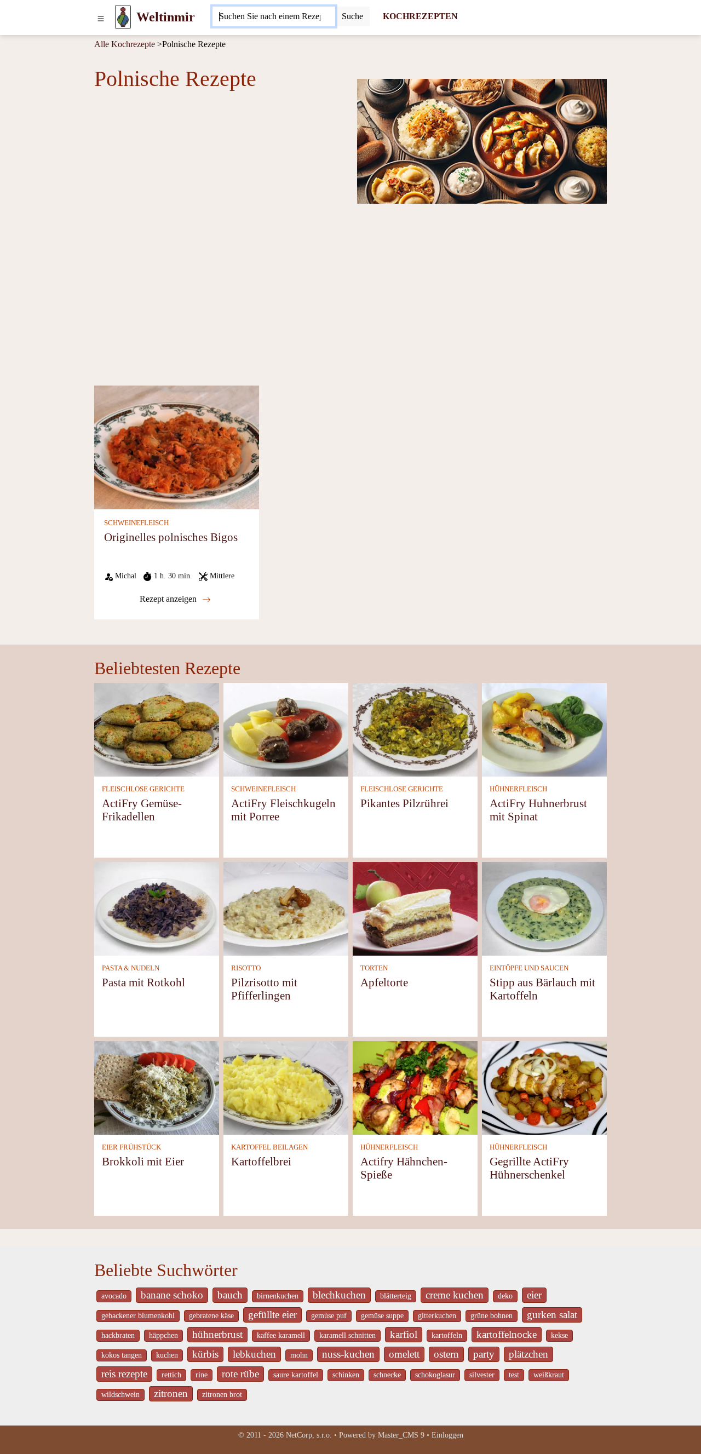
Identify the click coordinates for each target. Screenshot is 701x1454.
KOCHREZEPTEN (420, 16)
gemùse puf (329, 1316)
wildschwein (120, 1394)
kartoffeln (447, 1335)
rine (202, 1375)
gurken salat (552, 1314)
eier (534, 1295)
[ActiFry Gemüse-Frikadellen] (156, 729)
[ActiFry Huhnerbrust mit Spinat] (544, 729)
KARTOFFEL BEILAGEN (269, 1147)
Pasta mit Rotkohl (143, 982)
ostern (446, 1354)
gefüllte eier (272, 1314)
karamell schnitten (347, 1335)
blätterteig (395, 1296)
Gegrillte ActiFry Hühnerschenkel (529, 1168)
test (514, 1375)
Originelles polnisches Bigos (171, 537)
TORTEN (374, 968)
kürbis (205, 1354)
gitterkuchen (437, 1316)
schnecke (387, 1375)
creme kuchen (455, 1295)
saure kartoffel (295, 1375)
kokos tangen (121, 1355)
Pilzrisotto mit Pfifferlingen (264, 989)
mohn (299, 1355)
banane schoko (172, 1295)
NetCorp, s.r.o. (309, 1435)
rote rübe (240, 1374)
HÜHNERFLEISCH (518, 789)
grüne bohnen (491, 1316)
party (484, 1354)
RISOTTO (246, 968)
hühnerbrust (217, 1334)
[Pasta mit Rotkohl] (156, 908)
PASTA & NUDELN (130, 968)
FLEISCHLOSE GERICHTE (143, 789)
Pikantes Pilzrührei (404, 803)
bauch (230, 1295)
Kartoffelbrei (261, 1161)
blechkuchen (339, 1295)
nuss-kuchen (348, 1354)
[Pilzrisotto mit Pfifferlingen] (285, 908)
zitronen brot (222, 1394)
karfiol (403, 1334)
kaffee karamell (281, 1335)
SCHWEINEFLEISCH (136, 523)
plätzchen (528, 1354)
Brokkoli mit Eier (143, 1161)
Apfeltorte (384, 982)
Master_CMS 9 (401, 1435)
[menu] (101, 17)
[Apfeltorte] (415, 908)
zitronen (171, 1393)
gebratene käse (211, 1316)
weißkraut (548, 1375)
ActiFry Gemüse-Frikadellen (142, 810)
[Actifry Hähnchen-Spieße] (415, 1087)
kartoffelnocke (506, 1334)
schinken (345, 1375)
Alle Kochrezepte (124, 44)
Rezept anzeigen (169, 599)
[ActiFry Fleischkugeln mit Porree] (285, 729)
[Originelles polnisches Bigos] (176, 446)
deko (505, 1296)
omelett (404, 1354)
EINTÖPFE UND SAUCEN (529, 968)
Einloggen (447, 1435)
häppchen (163, 1335)
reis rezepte (124, 1374)
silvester (482, 1375)
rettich (171, 1375)
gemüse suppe (382, 1316)
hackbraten (118, 1335)
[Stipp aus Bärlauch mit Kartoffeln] (544, 908)
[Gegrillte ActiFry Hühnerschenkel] (544, 1087)
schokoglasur (435, 1375)
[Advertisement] (350, 293)
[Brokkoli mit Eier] (156, 1087)
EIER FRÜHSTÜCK (131, 1147)
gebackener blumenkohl (138, 1316)
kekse (559, 1335)
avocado (114, 1296)
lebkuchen (254, 1354)
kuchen (167, 1355)
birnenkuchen (277, 1296)
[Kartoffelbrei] (285, 1087)
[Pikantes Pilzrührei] (415, 729)
